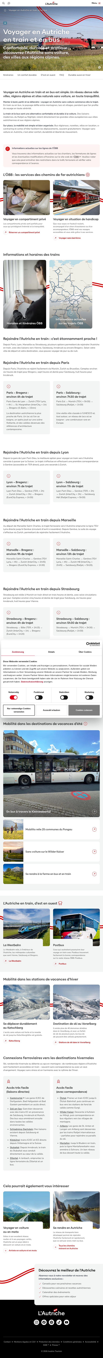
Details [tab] (51, 652)
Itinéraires (8, 75)
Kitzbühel (15, 1139)
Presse (55, 1345)
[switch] (39, 697)
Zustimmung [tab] (18, 652)
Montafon (65, 1143)
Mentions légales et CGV (25, 1342)
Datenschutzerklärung (32, 682)
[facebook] (44, 1322)
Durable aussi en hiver (79, 75)
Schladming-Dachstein (21, 1129)
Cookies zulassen (84, 710)
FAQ (62, 75)
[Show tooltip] (99, 67)
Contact (7, 1342)
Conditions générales (72, 1342)
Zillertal (14, 1158)
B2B (45, 1345)
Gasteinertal (16, 1098)
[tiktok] (59, 1322)
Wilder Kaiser (67, 1112)
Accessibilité (90, 1342)
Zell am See (16, 1108)
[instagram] (36, 1322)
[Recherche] (3, 3)
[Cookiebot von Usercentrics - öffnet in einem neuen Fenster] (88, 644)
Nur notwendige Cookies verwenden (19, 710)
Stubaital (14, 1147)
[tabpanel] (51, 807)
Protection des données (49, 1342)
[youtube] (66, 1322)
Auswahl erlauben (51, 710)
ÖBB (76, 156)
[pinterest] (51, 1322)
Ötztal (63, 1098)
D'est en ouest (48, 75)
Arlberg (64, 1126)
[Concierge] (8, 3)
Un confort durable (27, 75)
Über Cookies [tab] (85, 652)
